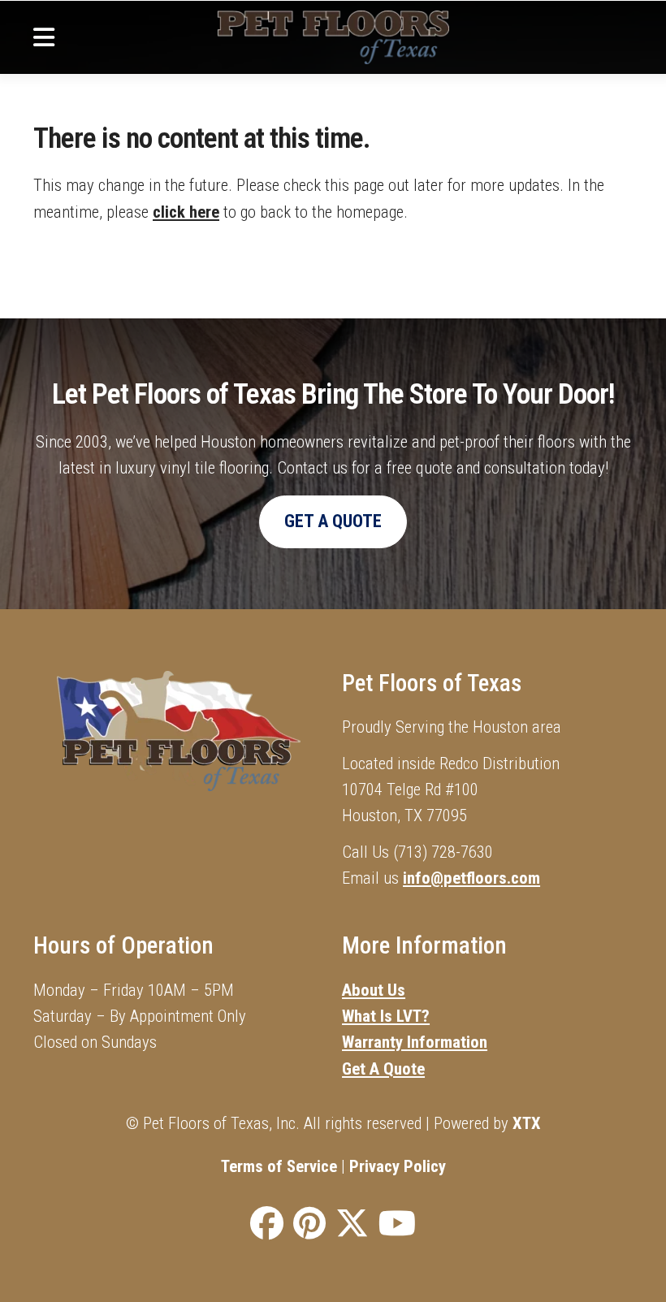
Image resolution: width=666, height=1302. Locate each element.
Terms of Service (279, 1166)
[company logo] (332, 37)
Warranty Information (414, 1042)
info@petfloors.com (471, 878)
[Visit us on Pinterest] (309, 1224)
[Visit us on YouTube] (397, 1224)
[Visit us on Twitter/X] (352, 1224)
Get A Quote (383, 1069)
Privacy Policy (397, 1166)
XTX (526, 1123)
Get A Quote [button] (333, 521)
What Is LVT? (386, 1016)
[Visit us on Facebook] (266, 1224)
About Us (373, 990)
